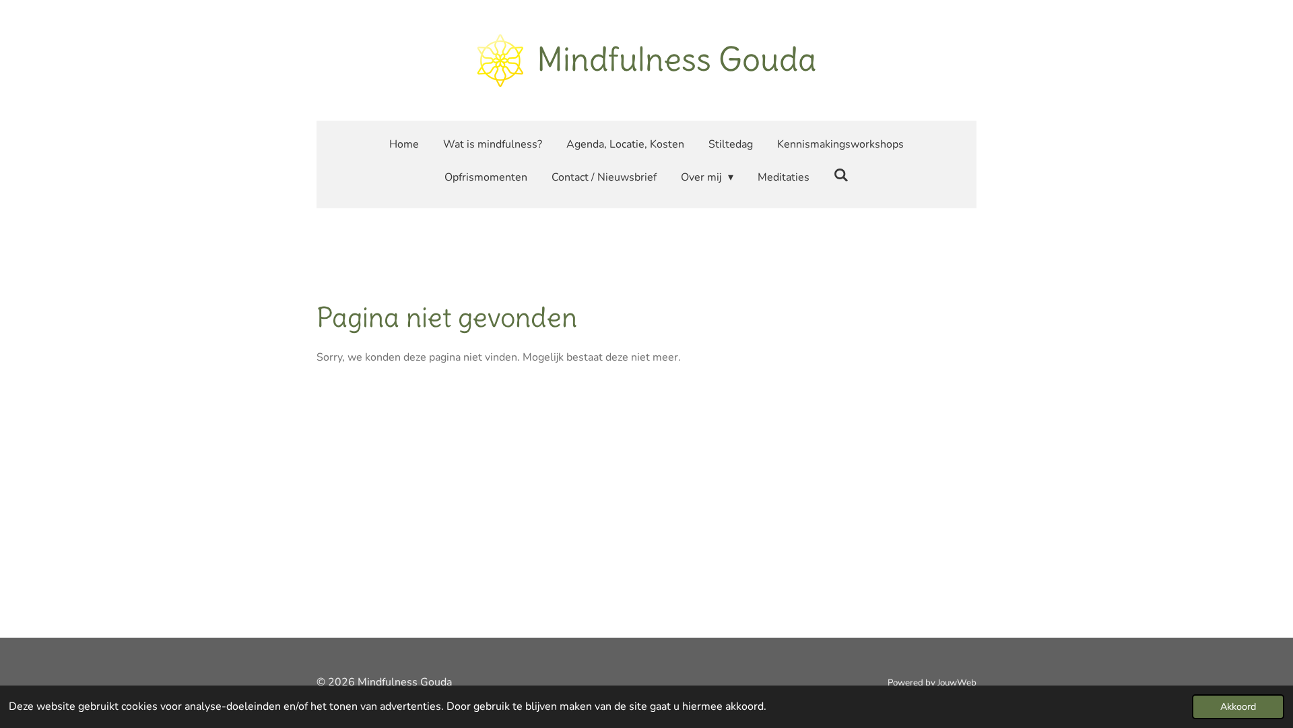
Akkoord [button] (1238, 706)
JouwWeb (956, 683)
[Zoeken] (841, 175)
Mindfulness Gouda (676, 59)
